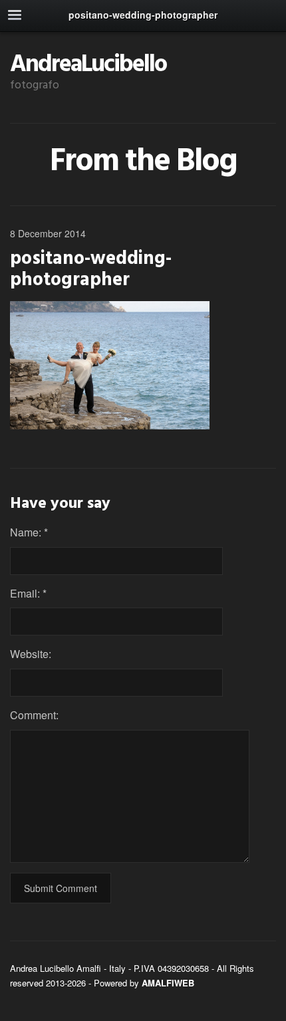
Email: (28, 593)
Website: (30, 653)
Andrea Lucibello (42, 968)
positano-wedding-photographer (91, 269)
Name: (29, 532)
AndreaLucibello (88, 65)
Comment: (34, 715)
